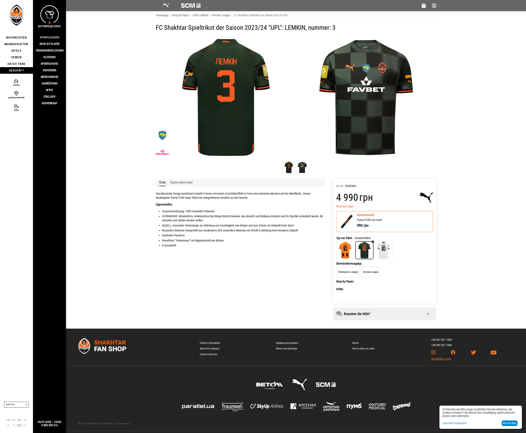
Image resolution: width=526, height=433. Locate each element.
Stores (355, 343)
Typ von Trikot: (344, 238)
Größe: (340, 289)
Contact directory (208, 354)
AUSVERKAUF (49, 103)
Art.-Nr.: (340, 186)
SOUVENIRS (49, 70)
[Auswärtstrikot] (364, 250)
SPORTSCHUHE (49, 63)
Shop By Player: (345, 281)
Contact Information (210, 343)
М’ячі (49, 90)
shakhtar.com (441, 359)
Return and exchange (286, 348)
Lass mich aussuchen (454, 423)
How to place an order (363, 348)
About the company (209, 348)
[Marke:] (426, 198)
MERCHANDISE (49, 76)
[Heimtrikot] (345, 250)
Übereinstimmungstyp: (349, 263)
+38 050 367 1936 (441, 345)
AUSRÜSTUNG (50, 83)
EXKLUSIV (49, 96)
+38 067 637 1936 (441, 339)
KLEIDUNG (49, 57)
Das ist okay (509, 423)
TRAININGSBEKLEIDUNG (49, 50)
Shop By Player (49, 44)
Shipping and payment (287, 343)
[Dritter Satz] (384, 250)
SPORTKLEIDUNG (49, 37)
